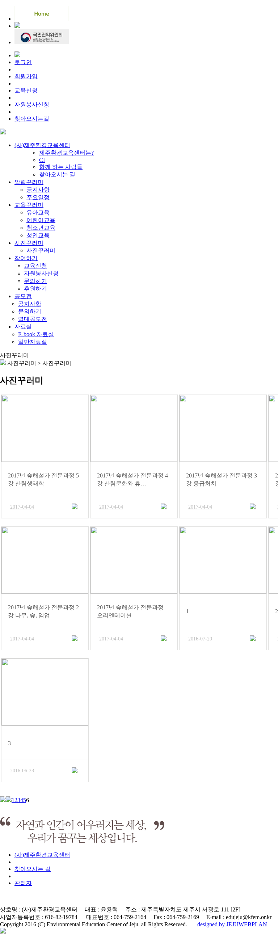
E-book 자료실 (36, 334)
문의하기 (35, 281)
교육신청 (26, 90)
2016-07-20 (200, 639)
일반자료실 (32, 342)
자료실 (23, 327)
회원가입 (26, 76)
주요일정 (38, 197)
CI (42, 160)
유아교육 (38, 212)
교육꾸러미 (28, 205)
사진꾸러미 (28, 243)
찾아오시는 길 (57, 174)
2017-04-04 (22, 507)
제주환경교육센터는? (66, 153)
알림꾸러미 (28, 182)
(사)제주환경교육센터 (42, 145)
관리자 (23, 883)
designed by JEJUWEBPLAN (232, 924)
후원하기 (35, 288)
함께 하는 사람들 (61, 167)
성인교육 (38, 235)
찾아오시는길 (31, 119)
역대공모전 (32, 319)
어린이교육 (40, 220)
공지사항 (38, 190)
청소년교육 (40, 228)
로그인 (23, 62)
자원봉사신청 (31, 104)
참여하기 (26, 258)
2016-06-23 (22, 770)
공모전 (23, 296)
